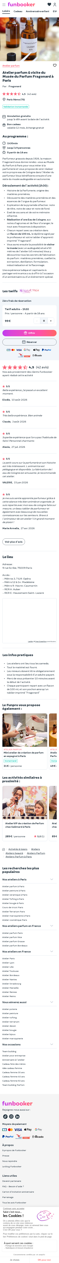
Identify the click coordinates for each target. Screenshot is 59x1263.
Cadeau (18, 11)
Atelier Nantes (9, 979)
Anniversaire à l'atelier (13, 1059)
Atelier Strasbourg (11, 983)
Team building (9, 1051)
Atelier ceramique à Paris (14, 894)
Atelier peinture (10, 1013)
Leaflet (30, 641)
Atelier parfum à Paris (13, 886)
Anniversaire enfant (37, 11)
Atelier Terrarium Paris (13, 911)
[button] (49, 4)
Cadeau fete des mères (14, 1064)
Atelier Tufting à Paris (13, 899)
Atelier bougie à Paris (13, 903)
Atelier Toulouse (10, 971)
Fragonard (15, 86)
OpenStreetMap (40, 641)
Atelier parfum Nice (12, 937)
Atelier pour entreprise (13, 1055)
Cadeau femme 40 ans (13, 1076)
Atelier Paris (8, 958)
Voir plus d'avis (14, 541)
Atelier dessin (9, 1026)
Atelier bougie (9, 1030)
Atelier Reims (9, 996)
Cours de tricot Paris (12, 907)
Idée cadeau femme (12, 1068)
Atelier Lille (8, 967)
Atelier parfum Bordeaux (15, 945)
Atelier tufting (9, 1017)
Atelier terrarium (10, 1021)
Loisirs (6, 10)
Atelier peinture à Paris (13, 890)
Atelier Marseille (10, 988)
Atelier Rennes (9, 992)
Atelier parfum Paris (12, 933)
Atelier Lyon (8, 962)
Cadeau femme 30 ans (13, 1072)
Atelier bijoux (9, 1034)
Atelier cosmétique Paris (14, 920)
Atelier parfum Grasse (13, 941)
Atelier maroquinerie (12, 1038)
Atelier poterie (9, 1009)
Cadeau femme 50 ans (13, 1080)
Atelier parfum (11, 65)
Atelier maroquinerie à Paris (16, 915)
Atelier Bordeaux (11, 975)
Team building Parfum (13, 1085)
